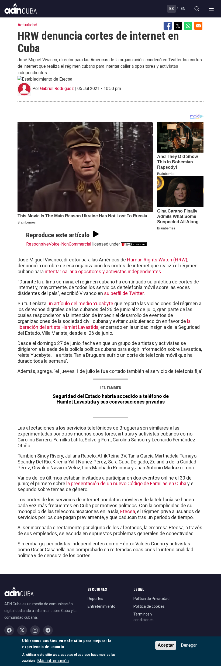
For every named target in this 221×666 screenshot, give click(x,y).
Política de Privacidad (151, 598)
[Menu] (211, 8)
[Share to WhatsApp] (188, 26)
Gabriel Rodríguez (57, 88)
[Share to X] (178, 26)
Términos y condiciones (143, 617)
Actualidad (27, 24)
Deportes (95, 598)
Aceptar (166, 645)
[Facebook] (9, 630)
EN (183, 8)
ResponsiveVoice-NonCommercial (58, 244)
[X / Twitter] (22, 630)
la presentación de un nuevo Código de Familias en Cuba (125, 483)
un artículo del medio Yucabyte (80, 303)
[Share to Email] (198, 26)
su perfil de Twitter (124, 293)
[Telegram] (48, 630)
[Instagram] (35, 630)
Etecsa (127, 511)
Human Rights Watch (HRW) (157, 259)
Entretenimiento (101, 606)
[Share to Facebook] (168, 26)
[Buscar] (197, 8)
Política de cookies (149, 606)
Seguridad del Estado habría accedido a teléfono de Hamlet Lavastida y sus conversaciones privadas (111, 399)
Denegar (189, 645)
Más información (53, 660)
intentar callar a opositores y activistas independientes (102, 271)
